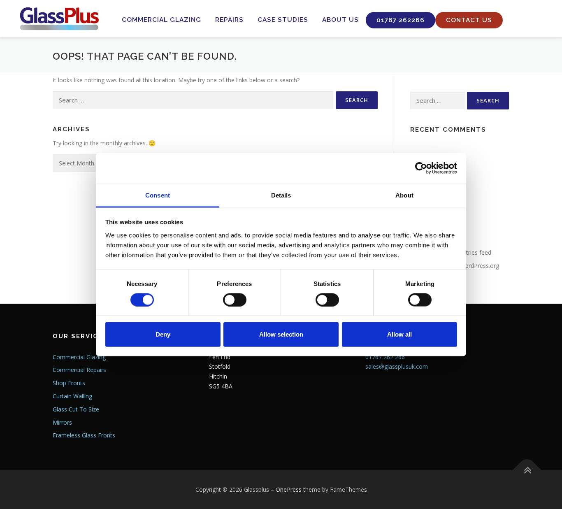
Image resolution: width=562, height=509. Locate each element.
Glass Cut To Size (76, 409)
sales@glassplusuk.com (396, 366)
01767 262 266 (385, 357)
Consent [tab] (157, 194)
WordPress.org (479, 266)
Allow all (399, 334)
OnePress (289, 489)
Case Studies (283, 19)
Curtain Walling (72, 396)
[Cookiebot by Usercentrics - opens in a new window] (421, 168)
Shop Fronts (69, 383)
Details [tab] (281, 194)
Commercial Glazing (161, 19)
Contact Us (469, 20)
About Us (340, 19)
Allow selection (281, 334)
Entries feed (475, 252)
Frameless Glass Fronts (84, 435)
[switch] (234, 299)
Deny (163, 334)
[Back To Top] (527, 470)
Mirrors (62, 422)
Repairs (229, 19)
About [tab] (404, 194)
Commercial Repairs (79, 370)
